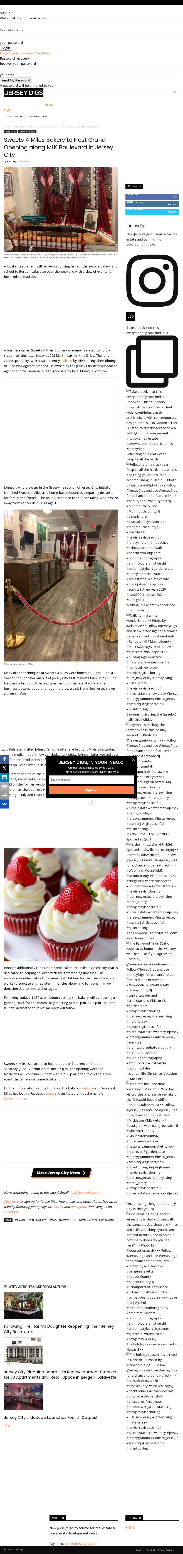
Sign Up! (91, 790)
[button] (91, 762)
